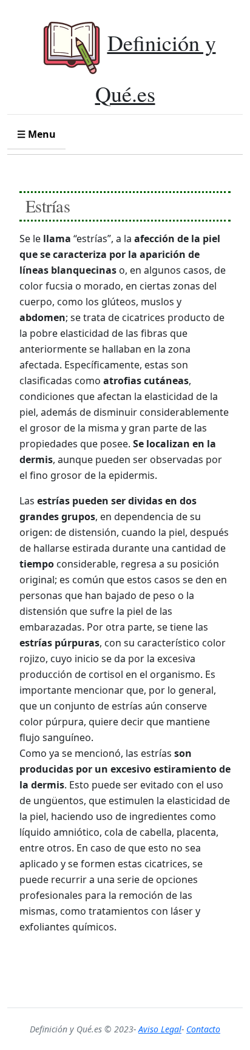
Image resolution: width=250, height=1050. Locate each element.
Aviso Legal (159, 1029)
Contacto (203, 1029)
